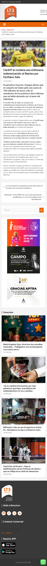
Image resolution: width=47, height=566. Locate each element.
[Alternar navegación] (4, 24)
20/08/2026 (7, 394)
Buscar (41, 210)
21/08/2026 (7, 352)
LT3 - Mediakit (7, 533)
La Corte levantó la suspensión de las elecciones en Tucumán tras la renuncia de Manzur (24, 187)
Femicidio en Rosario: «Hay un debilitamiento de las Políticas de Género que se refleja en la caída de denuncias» (22, 469)
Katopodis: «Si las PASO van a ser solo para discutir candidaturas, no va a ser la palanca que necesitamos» (23, 197)
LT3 (29, 562)
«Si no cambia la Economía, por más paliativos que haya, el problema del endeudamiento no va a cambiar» (19, 388)
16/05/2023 (7, 81)
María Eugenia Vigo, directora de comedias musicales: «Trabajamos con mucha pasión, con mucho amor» (23, 347)
